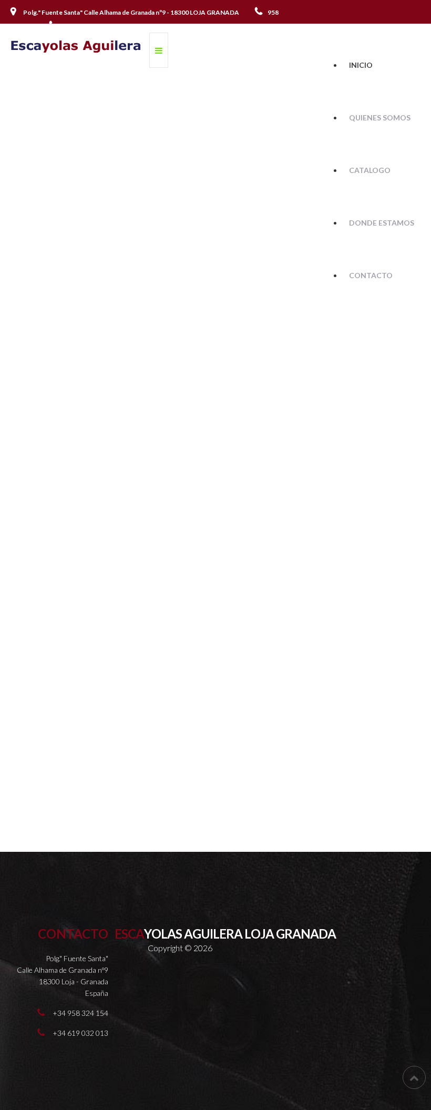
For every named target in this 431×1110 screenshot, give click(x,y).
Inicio (361, 64)
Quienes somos (380, 117)
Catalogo (370, 170)
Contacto (371, 275)
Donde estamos (381, 222)
